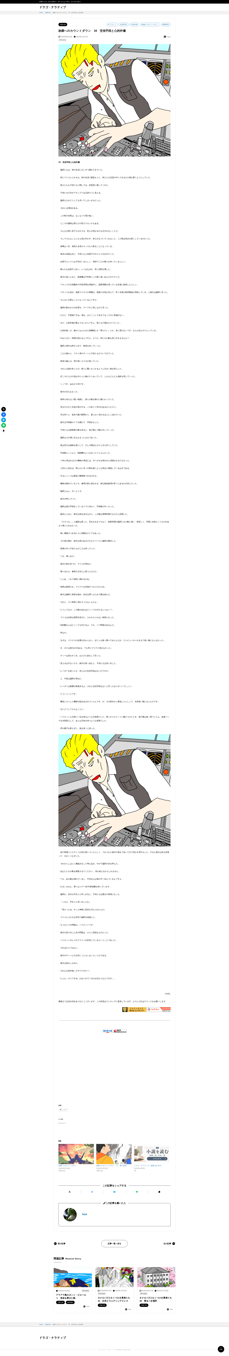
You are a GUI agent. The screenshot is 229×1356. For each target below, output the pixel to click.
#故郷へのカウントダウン (149, 24)
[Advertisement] (114, 1064)
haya (84, 1214)
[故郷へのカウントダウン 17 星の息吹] (114, 1154)
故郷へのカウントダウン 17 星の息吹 (111, 1166)
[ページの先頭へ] (221, 1349)
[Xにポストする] (69, 1192)
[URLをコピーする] (159, 1192)
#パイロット (112, 24)
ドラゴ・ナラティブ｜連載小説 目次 (147, 1166)
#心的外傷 (134, 24)
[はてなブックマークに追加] (114, 1192)
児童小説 (63, 24)
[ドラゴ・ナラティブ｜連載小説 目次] (151, 1154)
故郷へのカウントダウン (67, 1166)
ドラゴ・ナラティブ (52, 7)
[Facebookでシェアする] (92, 1192)
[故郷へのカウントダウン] (76, 1154)
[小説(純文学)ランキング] (120, 1031)
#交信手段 (123, 24)
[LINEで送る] (137, 1192)
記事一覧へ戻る (114, 1244)
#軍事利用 (165, 24)
